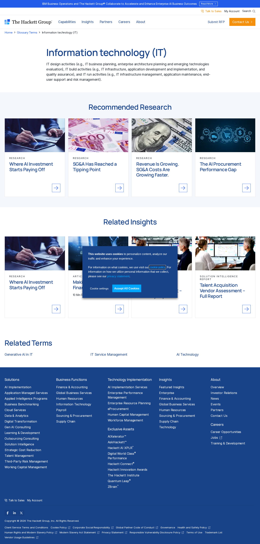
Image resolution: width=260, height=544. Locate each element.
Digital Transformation (21, 421)
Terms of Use (194, 532)
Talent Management (19, 456)
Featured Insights (171, 387)
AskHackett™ (117, 442)
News (215, 398)
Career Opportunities (226, 432)
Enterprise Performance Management (125, 395)
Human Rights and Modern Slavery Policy (29, 532)
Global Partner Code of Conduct (135, 527)
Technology (167, 427)
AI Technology (187, 354)
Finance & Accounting (72, 387)
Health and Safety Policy (192, 527)
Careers (124, 22)
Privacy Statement (112, 532)
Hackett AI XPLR (121, 448)
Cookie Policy (59, 527)
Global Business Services (74, 393)
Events (216, 404)
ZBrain (113, 486)
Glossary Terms (27, 32)
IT (47, 64)
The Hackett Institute (123, 475)
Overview (217, 387)
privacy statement (118, 276)
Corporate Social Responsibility (91, 527)
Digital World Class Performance (122, 455)
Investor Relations (224, 393)
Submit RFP (216, 22)
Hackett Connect (121, 464)
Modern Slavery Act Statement (78, 532)
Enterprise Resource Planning (129, 403)
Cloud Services (15, 410)
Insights (87, 22)
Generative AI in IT (19, 354)
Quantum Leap (119, 481)
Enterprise (166, 393)
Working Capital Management (26, 467)
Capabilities (67, 22)
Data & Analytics (16, 416)
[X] (21, 513)
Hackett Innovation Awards (127, 469)
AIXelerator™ (117, 436)
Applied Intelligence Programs (26, 398)
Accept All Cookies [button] (126, 288)
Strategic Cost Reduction (23, 450)
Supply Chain (65, 421)
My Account (232, 11)
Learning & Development (22, 433)
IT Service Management (108, 354)
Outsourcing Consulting (22, 438)
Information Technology (73, 404)
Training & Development (228, 443)
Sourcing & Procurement (74, 416)
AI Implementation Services (127, 387)
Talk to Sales (213, 11)
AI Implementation (18, 387)
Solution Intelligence (19, 444)
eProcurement (118, 409)
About (140, 22)
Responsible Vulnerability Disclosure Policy (155, 532)
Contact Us (240, 22)
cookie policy (157, 267)
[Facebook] (8, 513)
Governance (167, 527)
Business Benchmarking (22, 404)
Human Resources (69, 398)
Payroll (61, 410)
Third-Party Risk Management (26, 461)
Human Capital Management (128, 414)
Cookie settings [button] (99, 288)
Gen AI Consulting (18, 427)
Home (8, 32)
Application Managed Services (26, 393)
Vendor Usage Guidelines (20, 537)
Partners (106, 22)
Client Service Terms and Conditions (26, 527)
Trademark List (213, 532)
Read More (207, 3)
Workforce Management (125, 420)
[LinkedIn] (14, 513)
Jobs (214, 437)
